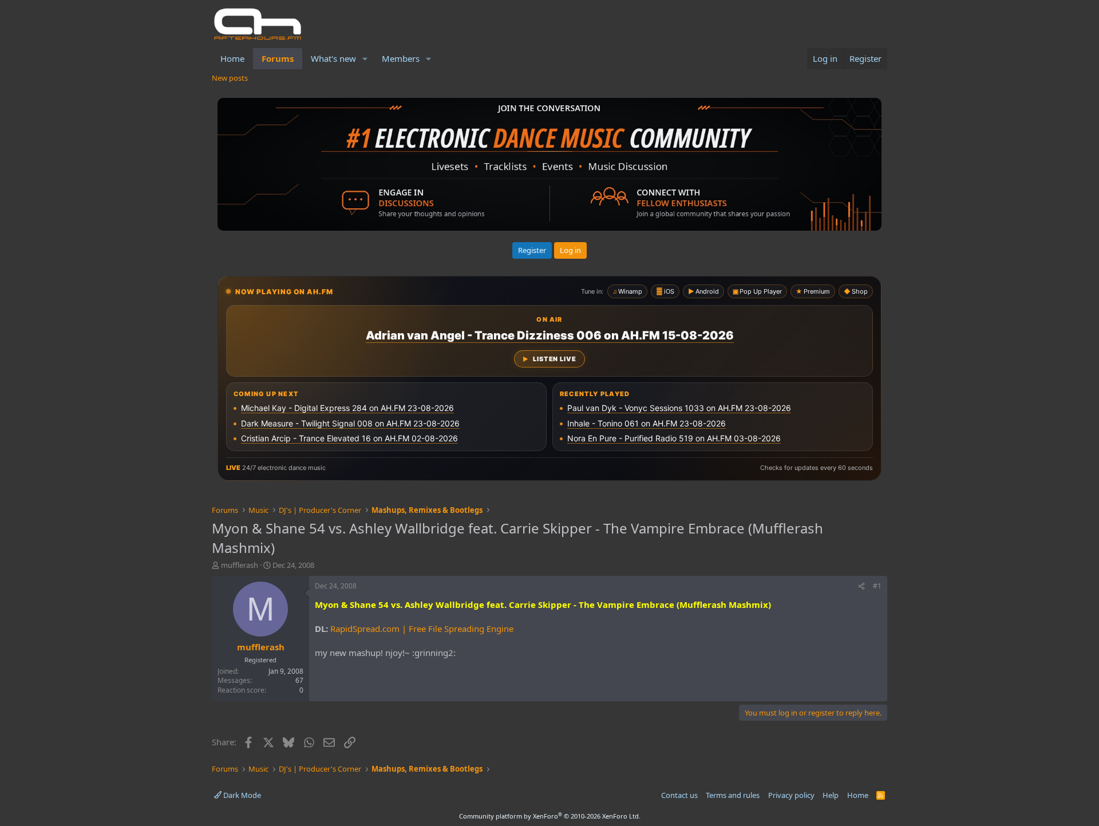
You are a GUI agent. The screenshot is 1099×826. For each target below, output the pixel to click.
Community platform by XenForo (550, 816)
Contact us (679, 795)
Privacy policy (791, 795)
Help (831, 795)
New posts (230, 78)
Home (232, 58)
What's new (333, 58)
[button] (365, 58)
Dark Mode (241, 795)
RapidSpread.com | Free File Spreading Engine (421, 628)
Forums (278, 58)
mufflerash (239, 565)
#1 (877, 586)
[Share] (861, 586)
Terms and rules (733, 795)
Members (401, 58)
